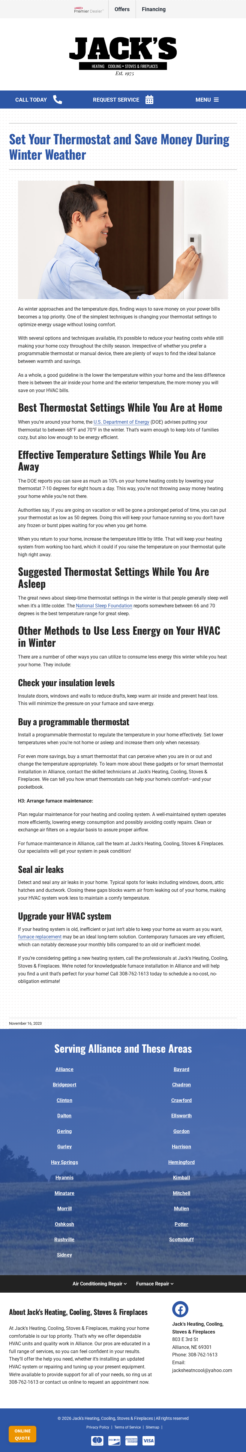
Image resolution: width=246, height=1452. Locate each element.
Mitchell (181, 1193)
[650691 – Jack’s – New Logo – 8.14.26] (123, 26)
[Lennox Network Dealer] (91, 9)
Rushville (64, 1239)
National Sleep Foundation (104, 606)
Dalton (64, 1116)
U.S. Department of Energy (121, 422)
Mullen (181, 1208)
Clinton (64, 1100)
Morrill (64, 1208)
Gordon (181, 1131)
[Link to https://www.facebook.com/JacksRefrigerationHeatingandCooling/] (180, 1309)
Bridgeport (64, 1085)
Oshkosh (64, 1224)
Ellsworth (181, 1116)
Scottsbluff (181, 1239)
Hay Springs (64, 1162)
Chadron (181, 1085)
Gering (64, 1131)
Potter (181, 1224)
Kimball (181, 1177)
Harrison (181, 1147)
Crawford (181, 1100)
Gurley (64, 1147)
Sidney (64, 1255)
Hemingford (181, 1162)
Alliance (65, 1069)
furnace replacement (40, 937)
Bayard (181, 1069)
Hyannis (65, 1177)
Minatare (65, 1193)
